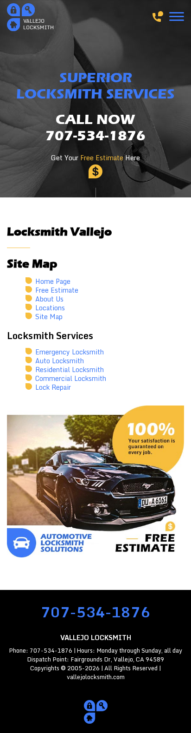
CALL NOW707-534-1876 (95, 127)
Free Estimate (56, 290)
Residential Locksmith (69, 369)
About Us (49, 299)
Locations (50, 307)
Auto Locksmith (59, 360)
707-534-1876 (95, 612)
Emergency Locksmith (69, 352)
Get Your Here (95, 157)
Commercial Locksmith (70, 378)
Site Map (49, 316)
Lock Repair (53, 387)
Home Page (52, 281)
